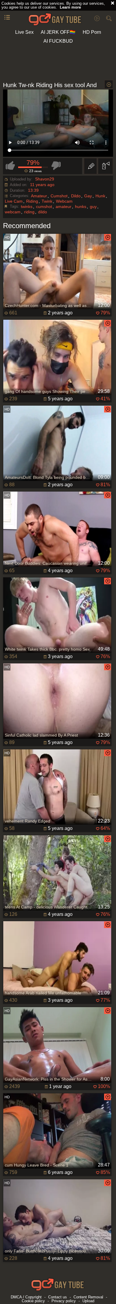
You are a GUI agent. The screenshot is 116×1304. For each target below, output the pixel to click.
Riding (32, 201)
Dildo (76, 195)
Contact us (57, 1297)
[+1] (7, 18)
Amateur (39, 195)
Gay (88, 195)
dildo (42, 211)
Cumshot (59, 195)
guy (93, 206)
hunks (80, 206)
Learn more (70, 7)
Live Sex (24, 32)
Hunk (100, 195)
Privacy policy (63, 1301)
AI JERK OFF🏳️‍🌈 (58, 32)
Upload (88, 1301)
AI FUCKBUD (58, 41)
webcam (13, 211)
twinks (26, 206)
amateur (63, 206)
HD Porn (92, 32)
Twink (47, 201)
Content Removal (88, 1297)
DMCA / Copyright (26, 1297)
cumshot (44, 206)
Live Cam (14, 201)
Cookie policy (33, 1301)
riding (29, 211)
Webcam (64, 201)
